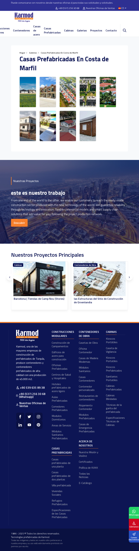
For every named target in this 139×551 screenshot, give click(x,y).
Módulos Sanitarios (84, 369)
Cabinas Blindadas (111, 397)
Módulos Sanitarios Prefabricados (60, 434)
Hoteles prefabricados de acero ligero (61, 387)
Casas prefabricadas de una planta (61, 462)
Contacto (111, 30)
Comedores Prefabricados (60, 408)
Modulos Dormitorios (59, 417)
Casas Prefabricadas (52, 30)
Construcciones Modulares (63, 334)
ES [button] (123, 8)
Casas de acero (37, 30)
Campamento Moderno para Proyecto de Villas (105, 300)
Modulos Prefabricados (87, 416)
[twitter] (29, 417)
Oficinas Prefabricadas (59, 367)
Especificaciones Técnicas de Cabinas (115, 421)
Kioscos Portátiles (111, 340)
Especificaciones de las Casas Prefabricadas (61, 513)
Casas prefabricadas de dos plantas (61, 475)
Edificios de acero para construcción (59, 355)
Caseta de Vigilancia (111, 350)
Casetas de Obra (88, 343)
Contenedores (21, 30)
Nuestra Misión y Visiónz (88, 454)
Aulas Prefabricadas (59, 399)
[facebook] (20, 417)
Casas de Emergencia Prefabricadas (87, 427)
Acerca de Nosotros (86, 443)
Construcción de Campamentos (61, 344)
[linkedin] (20, 425)
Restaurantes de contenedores (88, 397)
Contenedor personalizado (87, 388)
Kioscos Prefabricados (114, 369)
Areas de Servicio (61, 425)
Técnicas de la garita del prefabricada (114, 408)
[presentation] (9, 277)
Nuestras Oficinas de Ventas (100, 8)
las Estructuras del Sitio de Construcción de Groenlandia (45, 300)
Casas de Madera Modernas (88, 360)
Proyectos (96, 30)
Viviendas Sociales (57, 493)
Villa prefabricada (61, 485)
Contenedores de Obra (32, 265)
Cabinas (69, 30)
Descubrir (19, 223)
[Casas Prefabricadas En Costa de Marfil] (27, 92)
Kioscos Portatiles (111, 359)
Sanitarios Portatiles (111, 378)
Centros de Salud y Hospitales (61, 376)
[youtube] (29, 425)
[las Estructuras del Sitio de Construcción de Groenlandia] (46, 278)
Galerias (82, 30)
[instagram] (38, 417)
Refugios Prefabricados (60, 502)
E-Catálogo (85, 483)
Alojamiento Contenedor (86, 407)
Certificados (86, 462)
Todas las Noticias (84, 475)
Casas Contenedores (87, 379)
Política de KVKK (88, 468)
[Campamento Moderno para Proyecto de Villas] (106, 278)
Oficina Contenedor (85, 350)
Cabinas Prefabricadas (114, 387)
